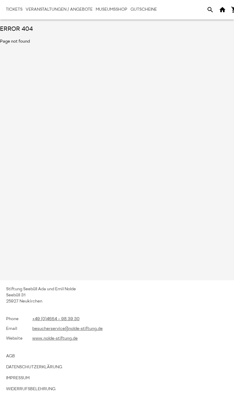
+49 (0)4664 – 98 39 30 (56, 319)
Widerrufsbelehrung (30, 389)
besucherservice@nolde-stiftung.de (67, 329)
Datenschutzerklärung (34, 367)
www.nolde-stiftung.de (55, 338)
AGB (10, 356)
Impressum (18, 378)
